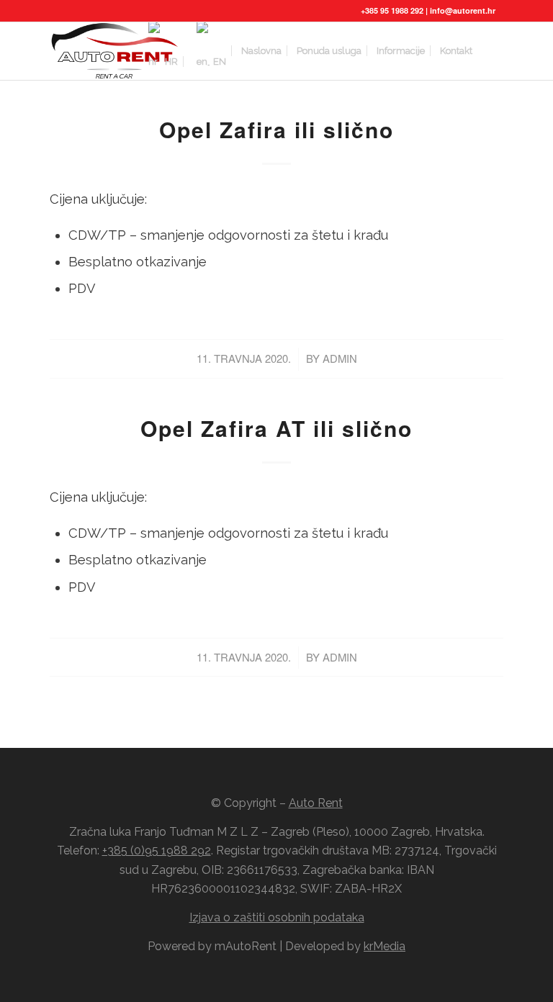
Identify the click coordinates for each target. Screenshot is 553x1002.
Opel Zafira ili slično (276, 129)
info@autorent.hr (462, 10)
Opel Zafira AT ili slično (276, 427)
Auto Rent (316, 803)
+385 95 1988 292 (392, 10)
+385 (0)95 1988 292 (156, 850)
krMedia (384, 946)
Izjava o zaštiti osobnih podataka (276, 917)
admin (340, 358)
